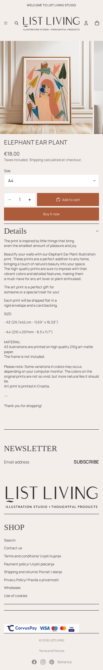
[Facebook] (34, 662)
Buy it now (51, 214)
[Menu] (6, 23)
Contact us (13, 548)
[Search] (16, 23)
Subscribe (86, 462)
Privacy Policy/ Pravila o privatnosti (31, 579)
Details (15, 230)
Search (10, 540)
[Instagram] (43, 662)
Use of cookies (15, 595)
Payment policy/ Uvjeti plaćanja (29, 564)
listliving (57, 640)
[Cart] (97, 23)
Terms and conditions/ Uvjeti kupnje (32, 556)
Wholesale (12, 587)
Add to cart (71, 199)
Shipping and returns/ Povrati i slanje (33, 571)
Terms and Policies (51, 651)
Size (7, 170)
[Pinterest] (52, 662)
